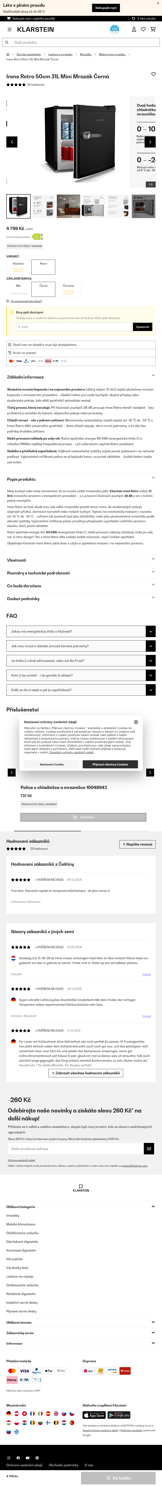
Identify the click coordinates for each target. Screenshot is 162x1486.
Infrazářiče (14, 1259)
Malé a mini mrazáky (112, 54)
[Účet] (134, 29)
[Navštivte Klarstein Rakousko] (16, 1413)
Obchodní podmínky (63, 1465)
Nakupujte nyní (106, 7)
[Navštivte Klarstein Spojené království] (56, 1413)
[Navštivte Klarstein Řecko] (16, 1432)
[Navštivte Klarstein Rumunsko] (32, 1422)
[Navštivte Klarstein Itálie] (40, 1413)
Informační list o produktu (18, 237)
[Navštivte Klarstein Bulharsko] (40, 1422)
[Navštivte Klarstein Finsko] (48, 1422)
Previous (11, 142)
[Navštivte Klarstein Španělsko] (48, 1413)
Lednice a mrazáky (60, 54)
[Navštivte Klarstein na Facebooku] (18, 1457)
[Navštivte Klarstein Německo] (8, 1413)
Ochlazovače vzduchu (22, 1285)
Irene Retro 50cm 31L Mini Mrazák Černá (32, 59)
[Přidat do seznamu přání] (153, 74)
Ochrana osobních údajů (21, 1160)
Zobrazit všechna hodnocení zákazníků (87, 1073)
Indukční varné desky (22, 1302)
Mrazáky (86, 54)
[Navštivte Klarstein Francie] (32, 1413)
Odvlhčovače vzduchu (22, 1233)
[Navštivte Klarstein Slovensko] (64, 1413)
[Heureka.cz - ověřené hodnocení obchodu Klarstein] (114, 29)
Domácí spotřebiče (29, 54)
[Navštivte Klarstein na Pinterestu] (37, 1457)
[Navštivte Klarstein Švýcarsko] (24, 1413)
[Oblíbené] (143, 29)
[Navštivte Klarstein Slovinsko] (8, 1431)
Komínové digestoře (21, 1250)
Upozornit (142, 326)
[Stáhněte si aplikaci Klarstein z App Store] (94, 1415)
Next (150, 142)
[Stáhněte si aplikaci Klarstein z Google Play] (119, 1415)
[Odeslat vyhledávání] (6, 42)
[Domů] (11, 54)
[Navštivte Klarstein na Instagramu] (8, 1457)
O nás (89, 1465)
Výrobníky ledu (17, 1268)
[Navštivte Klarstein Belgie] (56, 1422)
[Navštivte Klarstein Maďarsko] (8, 1422)
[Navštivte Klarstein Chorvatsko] (24, 1422)
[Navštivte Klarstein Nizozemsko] (64, 1422)
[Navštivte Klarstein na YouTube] (27, 1457)
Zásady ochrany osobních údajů (100, 1430)
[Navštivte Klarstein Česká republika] (72, 1413)
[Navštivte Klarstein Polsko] (16, 1422)
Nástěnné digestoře (21, 1294)
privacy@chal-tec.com (134, 1165)
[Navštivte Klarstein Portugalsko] (72, 1422)
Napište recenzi (139, 844)
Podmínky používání (131, 1430)
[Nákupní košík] (153, 29)
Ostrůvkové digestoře (22, 1242)
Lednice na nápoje (19, 1276)
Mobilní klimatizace (20, 1224)
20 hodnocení (35, 84)
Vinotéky (12, 1215)
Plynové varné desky (21, 1311)
